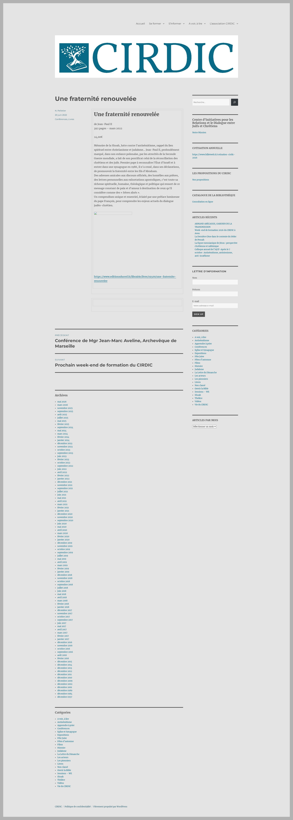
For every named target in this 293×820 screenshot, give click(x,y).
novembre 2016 (64, 645)
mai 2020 (61, 527)
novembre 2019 (64, 546)
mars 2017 (62, 632)
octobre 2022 (63, 462)
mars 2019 (62, 565)
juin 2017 (61, 623)
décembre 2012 (64, 671)
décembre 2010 (64, 677)
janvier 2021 (63, 511)
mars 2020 (62, 533)
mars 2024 (62, 434)
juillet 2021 (62, 491)
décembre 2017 (64, 610)
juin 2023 (61, 456)
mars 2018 (62, 600)
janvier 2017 (63, 639)
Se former (155, 23)
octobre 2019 (63, 549)
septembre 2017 (65, 620)
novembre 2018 (64, 578)
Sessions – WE (64, 773)
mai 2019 (61, 559)
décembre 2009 (64, 681)
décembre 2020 (64, 514)
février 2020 (63, 536)
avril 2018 (62, 597)
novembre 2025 (65, 408)
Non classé (62, 767)
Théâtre (61, 780)
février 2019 (63, 568)
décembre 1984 (64, 693)
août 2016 (62, 655)
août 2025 (62, 414)
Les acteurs (62, 757)
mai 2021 (61, 498)
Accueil (140, 23)
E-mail (195, 301)
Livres (71, 119)
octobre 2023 (63, 450)
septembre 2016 (65, 652)
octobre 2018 (63, 581)
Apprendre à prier (65, 725)
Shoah (60, 776)
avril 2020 (62, 530)
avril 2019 (62, 562)
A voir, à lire (195, 23)
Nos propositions (200, 179)
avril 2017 (62, 629)
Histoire (61, 748)
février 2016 (63, 658)
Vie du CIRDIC (64, 786)
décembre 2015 (64, 661)
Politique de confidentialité (78, 806)
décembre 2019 (64, 543)
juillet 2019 (62, 555)
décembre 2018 (64, 575)
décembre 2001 (64, 687)
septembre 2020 (65, 520)
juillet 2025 (62, 417)
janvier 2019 (63, 572)
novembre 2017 (64, 613)
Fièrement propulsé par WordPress (110, 806)
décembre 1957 (64, 697)
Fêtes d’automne (65, 741)
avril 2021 (62, 501)
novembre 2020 (65, 517)
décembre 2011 (64, 674)
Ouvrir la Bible (64, 770)
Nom (194, 278)
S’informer (175, 23)
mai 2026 (62, 401)
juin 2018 (61, 591)
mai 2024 (61, 430)
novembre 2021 (64, 485)
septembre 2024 (65, 427)
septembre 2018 (65, 584)
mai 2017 (61, 626)
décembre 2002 (64, 684)
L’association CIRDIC (222, 23)
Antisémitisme (64, 722)
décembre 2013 (64, 668)
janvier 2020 (63, 539)
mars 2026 (62, 405)
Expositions (63, 735)
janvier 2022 (63, 478)
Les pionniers (64, 760)
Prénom (196, 289)
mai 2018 (61, 594)
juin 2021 (61, 494)
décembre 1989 (64, 690)
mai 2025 (61, 421)
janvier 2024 (63, 440)
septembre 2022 (65, 466)
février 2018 (63, 604)
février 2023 (63, 459)
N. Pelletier (60, 110)
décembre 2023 (64, 443)
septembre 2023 (65, 453)
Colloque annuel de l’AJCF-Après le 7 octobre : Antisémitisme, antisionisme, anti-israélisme (214, 252)
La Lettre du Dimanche (68, 754)
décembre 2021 (64, 482)
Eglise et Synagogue (67, 731)
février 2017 (63, 636)
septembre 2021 (65, 488)
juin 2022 (62, 469)
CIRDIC (58, 806)
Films (60, 744)
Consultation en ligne (202, 201)
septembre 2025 (65, 411)
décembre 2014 (64, 665)
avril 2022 (62, 472)
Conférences (61, 119)
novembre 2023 (64, 446)
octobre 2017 (63, 616)
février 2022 (63, 475)
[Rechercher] (234, 102)
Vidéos (60, 783)
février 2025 (63, 424)
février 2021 (63, 507)
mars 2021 (62, 504)
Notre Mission (199, 132)
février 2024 (63, 437)
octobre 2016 (63, 649)
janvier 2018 (63, 607)
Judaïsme (61, 751)
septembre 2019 (65, 552)
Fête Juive (62, 738)
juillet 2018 (62, 588)
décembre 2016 (64, 642)
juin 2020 (62, 523)
